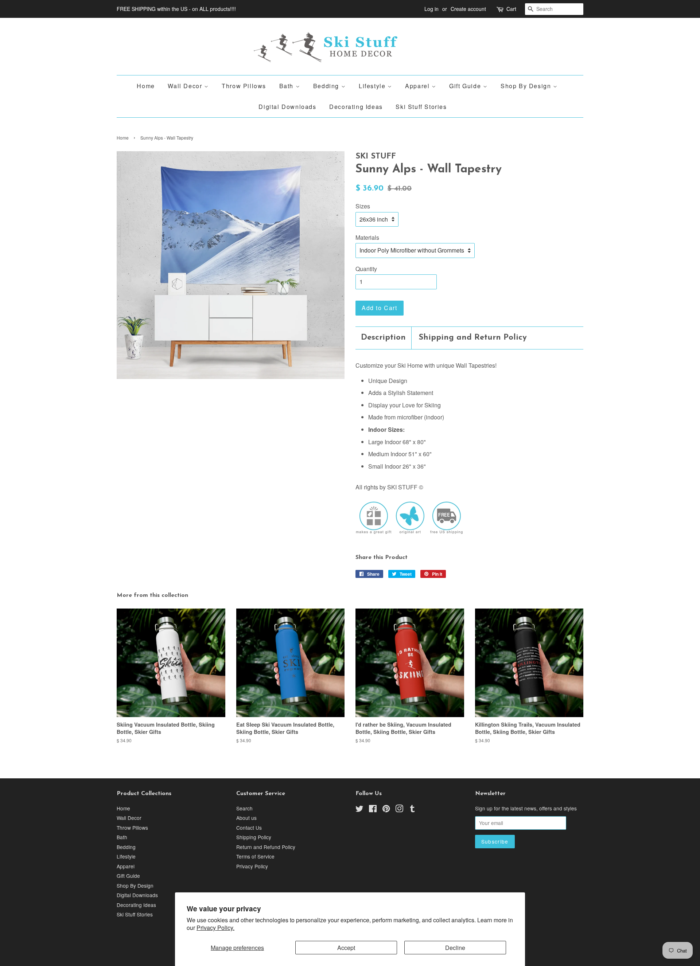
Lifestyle (373, 86)
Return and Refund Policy (265, 846)
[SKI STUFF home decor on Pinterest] (386, 809)
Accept (346, 947)
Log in (431, 8)
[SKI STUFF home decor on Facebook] (373, 809)
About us (246, 817)
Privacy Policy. (215, 927)
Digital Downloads (287, 106)
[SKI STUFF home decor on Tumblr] (412, 809)
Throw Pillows (244, 86)
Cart (511, 8)
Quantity (366, 269)
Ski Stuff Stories (421, 106)
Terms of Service (255, 856)
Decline (455, 947)
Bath (287, 86)
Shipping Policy (253, 837)
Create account (468, 8)
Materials (367, 237)
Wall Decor (186, 86)
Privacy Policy (252, 866)
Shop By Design (527, 86)
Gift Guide (466, 86)
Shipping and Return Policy (473, 337)
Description (383, 337)
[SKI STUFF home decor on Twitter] (359, 809)
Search (244, 808)
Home (146, 86)
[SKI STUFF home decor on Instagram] (399, 809)
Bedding (327, 86)
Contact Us (249, 827)
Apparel (418, 86)
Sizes (362, 206)
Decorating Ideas (356, 106)
